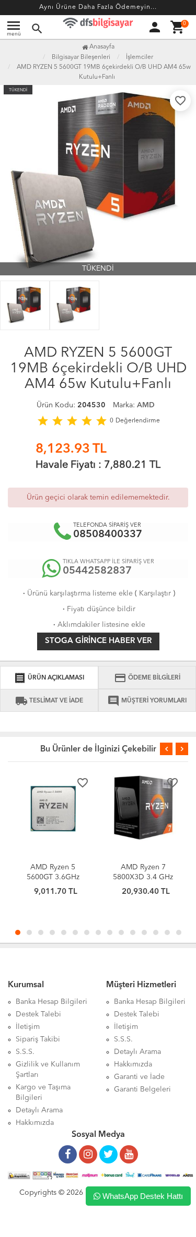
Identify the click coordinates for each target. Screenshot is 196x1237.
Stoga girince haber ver (98, 641)
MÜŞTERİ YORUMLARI (147, 701)
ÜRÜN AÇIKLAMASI (49, 678)
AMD (146, 405)
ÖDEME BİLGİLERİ (147, 678)
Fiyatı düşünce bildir (98, 609)
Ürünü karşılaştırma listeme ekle (77, 593)
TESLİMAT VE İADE (49, 701)
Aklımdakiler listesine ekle (98, 624)
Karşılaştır (155, 593)
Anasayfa (101, 47)
